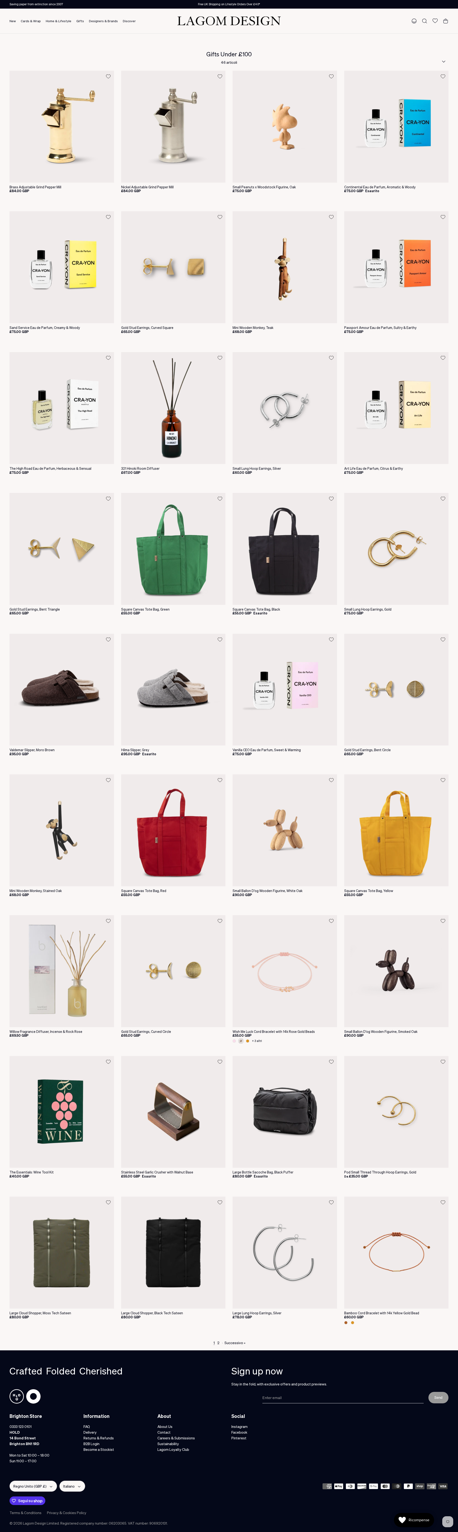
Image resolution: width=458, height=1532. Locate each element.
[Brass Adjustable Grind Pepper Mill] (62, 127)
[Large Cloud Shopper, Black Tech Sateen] (173, 1253)
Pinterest (238, 1438)
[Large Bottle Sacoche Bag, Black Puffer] (285, 1112)
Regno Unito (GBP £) (30, 1486)
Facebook (239, 1432)
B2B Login (91, 1443)
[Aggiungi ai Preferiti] (108, 76)
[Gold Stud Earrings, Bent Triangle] (62, 549)
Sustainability (168, 1443)
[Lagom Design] (229, 20)
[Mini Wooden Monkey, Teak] (285, 267)
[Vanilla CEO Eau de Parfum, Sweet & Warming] (285, 690)
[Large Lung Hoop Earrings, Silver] (285, 1253)
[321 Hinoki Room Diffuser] (173, 408)
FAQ (86, 1426)
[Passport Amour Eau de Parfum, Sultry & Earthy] (396, 267)
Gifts (80, 21)
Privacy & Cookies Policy (66, 1512)
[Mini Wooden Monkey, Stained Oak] (62, 830)
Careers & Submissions (176, 1438)
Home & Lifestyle (58, 21)
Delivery (90, 1432)
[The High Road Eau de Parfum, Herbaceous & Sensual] (62, 408)
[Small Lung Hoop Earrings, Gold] (396, 549)
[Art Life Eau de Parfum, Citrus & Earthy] (396, 408)
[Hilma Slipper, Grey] (173, 690)
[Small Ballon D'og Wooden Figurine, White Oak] (285, 830)
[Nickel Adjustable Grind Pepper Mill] (173, 127)
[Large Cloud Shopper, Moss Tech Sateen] (62, 1253)
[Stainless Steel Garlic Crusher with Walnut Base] (173, 1112)
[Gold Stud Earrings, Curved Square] (173, 267)
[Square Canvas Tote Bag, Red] (173, 830)
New (13, 21)
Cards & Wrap (31, 21)
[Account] (413, 21)
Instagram (239, 1426)
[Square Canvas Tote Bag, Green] (173, 549)
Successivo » (234, 1342)
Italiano (69, 1486)
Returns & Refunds (98, 1438)
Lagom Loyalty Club (173, 1449)
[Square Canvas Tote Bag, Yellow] (396, 830)
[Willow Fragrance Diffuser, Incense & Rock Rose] (62, 971)
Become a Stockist (98, 1449)
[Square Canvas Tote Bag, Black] (285, 549)
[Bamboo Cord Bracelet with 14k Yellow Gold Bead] (396, 1253)
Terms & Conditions (26, 1512)
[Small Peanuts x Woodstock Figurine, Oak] (285, 127)
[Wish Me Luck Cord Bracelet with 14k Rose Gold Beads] (285, 971)
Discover (129, 21)
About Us (164, 1426)
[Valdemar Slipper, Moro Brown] (62, 690)
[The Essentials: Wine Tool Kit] (62, 1112)
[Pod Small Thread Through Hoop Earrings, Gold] (396, 1112)
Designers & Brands (103, 21)
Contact (164, 1432)
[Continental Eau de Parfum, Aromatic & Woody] (396, 127)
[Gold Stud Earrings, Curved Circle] (173, 971)
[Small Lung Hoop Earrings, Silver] (285, 408)
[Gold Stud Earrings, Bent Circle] (396, 690)
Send (438, 1397)
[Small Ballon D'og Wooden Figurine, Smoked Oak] (396, 971)
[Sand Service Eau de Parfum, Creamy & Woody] (62, 267)
